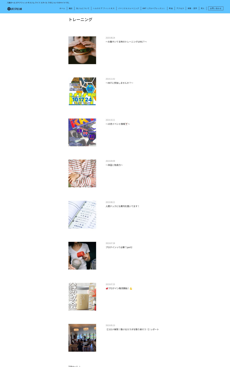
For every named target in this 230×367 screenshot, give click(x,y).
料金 (171, 8)
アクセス (180, 8)
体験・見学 (192, 8)
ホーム (62, 8)
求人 (203, 8)
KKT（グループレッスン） (154, 8)
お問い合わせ (215, 8)
